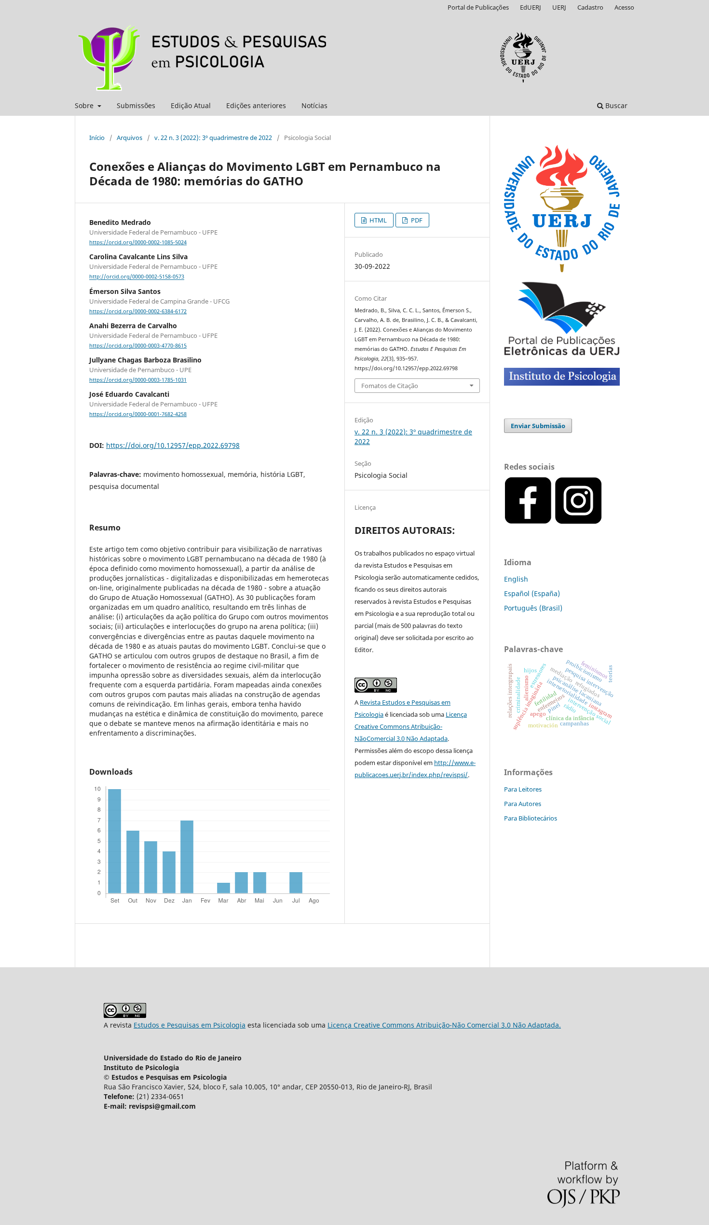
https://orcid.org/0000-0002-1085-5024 (138, 242)
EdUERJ (530, 7)
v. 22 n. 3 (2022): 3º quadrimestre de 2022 (213, 137)
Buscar (615, 105)
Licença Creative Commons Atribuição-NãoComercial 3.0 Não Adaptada (410, 726)
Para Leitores (523, 789)
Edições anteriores (256, 105)
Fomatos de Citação (389, 385)
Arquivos (129, 137)
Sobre (85, 105)
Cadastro (590, 7)
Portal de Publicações (478, 7)
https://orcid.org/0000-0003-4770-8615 (138, 345)
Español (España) (532, 593)
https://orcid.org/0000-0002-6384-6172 (138, 311)
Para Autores (522, 803)
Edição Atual (191, 105)
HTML (377, 220)
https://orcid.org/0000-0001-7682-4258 (138, 414)
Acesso (624, 7)
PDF (416, 220)
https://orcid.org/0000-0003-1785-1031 (138, 379)
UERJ (559, 7)
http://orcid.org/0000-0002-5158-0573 (136, 277)
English (516, 579)
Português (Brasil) (533, 607)
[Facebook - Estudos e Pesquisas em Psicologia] (603, 522)
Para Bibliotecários (530, 818)
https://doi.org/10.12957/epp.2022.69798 (173, 445)
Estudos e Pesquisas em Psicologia (189, 1025)
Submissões (136, 105)
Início (97, 137)
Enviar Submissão (538, 425)
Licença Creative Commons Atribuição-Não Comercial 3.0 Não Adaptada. (444, 1025)
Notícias (314, 105)
